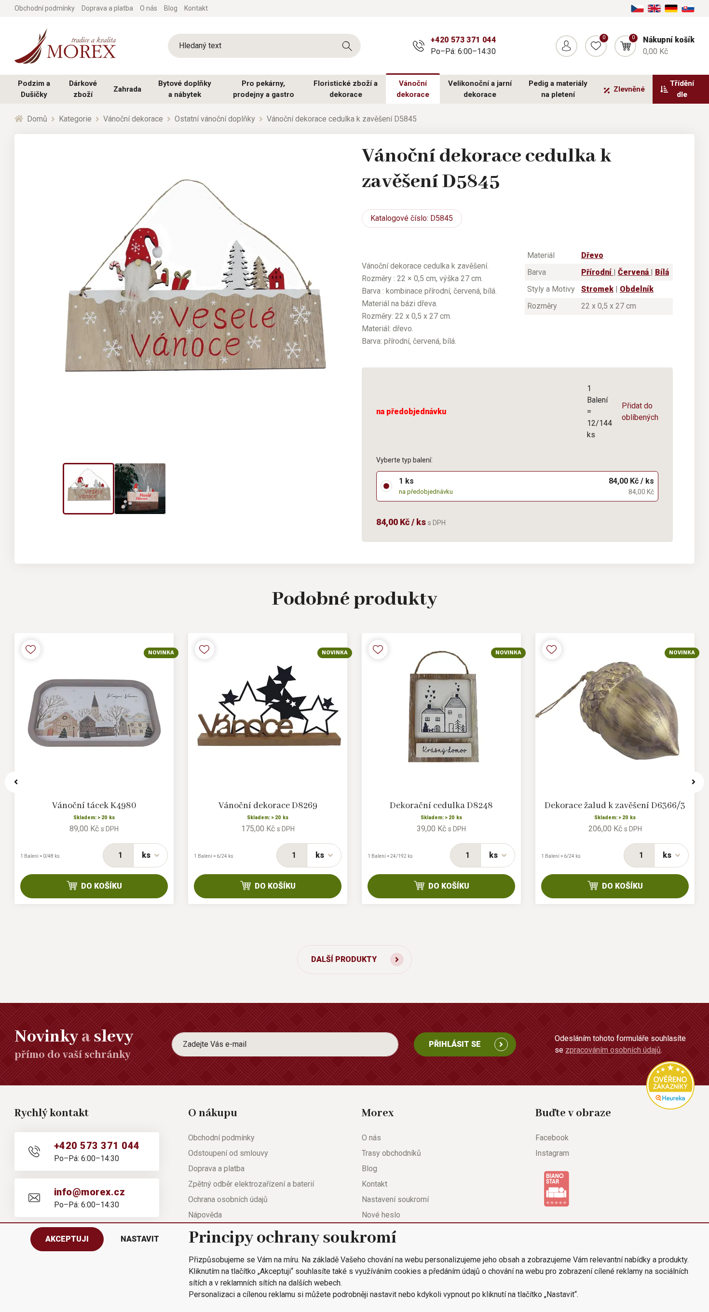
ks (146, 855)
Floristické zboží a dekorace (346, 89)
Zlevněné (629, 89)
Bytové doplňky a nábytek (184, 89)
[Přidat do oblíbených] (31, 649)
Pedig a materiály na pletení (558, 89)
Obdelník (637, 289)
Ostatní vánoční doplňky (215, 118)
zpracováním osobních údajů (613, 1050)
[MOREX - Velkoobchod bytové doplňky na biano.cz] (556, 1187)
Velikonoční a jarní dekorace (480, 89)
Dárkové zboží (83, 89)
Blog (170, 8)
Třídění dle (682, 89)
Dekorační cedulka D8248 (441, 806)
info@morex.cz (89, 1192)
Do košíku (101, 886)
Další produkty (344, 959)
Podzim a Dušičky (34, 89)
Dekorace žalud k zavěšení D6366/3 (615, 806)
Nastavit (140, 1239)
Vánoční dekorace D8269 (267, 806)
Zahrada (127, 89)
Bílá (662, 272)
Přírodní (597, 272)
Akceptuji (67, 1239)
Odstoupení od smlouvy (228, 1153)
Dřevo (592, 255)
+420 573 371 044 (463, 39)
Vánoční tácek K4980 (94, 806)
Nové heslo (381, 1214)
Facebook (552, 1137)
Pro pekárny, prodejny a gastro (263, 89)
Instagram (552, 1153)
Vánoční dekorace (412, 89)
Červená (634, 272)
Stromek (597, 289)
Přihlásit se (455, 1044)
